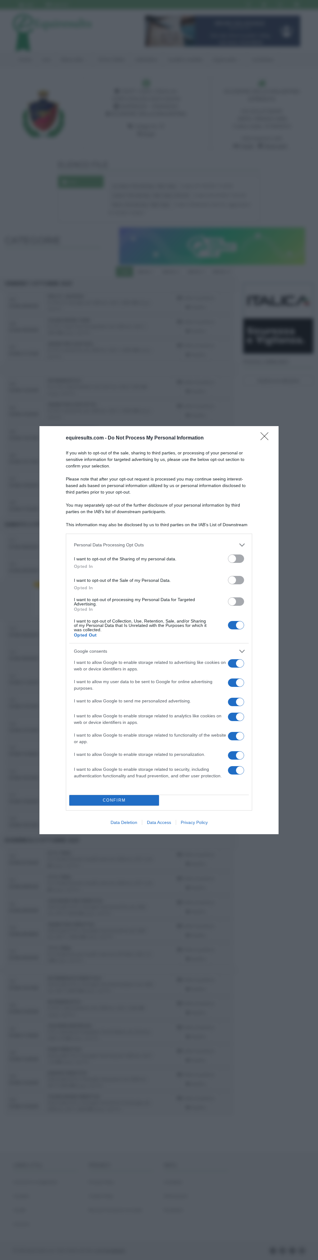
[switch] (236, 558)
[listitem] (159, 545)
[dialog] (159, 630)
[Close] (266, 438)
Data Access (159, 822)
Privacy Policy (194, 822)
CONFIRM (114, 800)
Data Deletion (124, 822)
